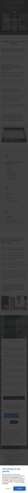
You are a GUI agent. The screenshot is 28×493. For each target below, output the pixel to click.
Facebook (5, 483)
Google (23, 482)
